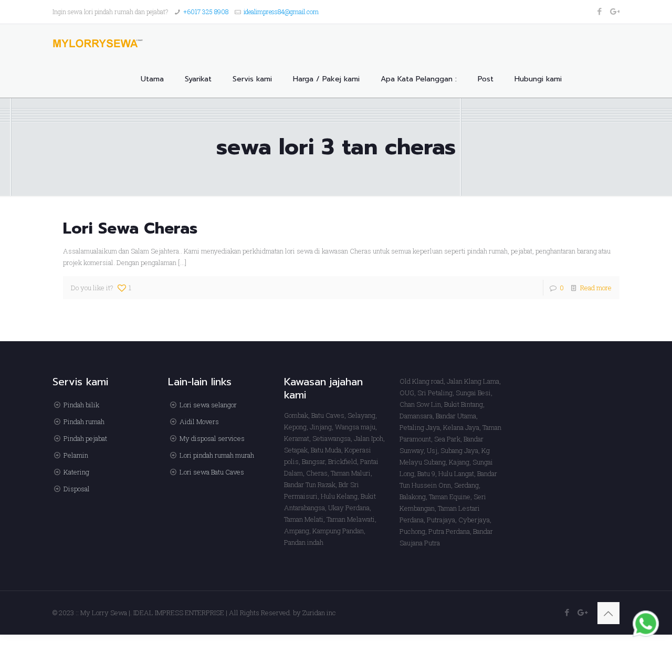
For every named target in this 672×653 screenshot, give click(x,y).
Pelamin (76, 455)
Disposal (77, 488)
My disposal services (212, 438)
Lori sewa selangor (208, 404)
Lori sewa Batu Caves (212, 472)
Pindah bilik (81, 404)
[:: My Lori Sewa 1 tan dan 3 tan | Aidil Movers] (97, 42)
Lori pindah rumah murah (217, 455)
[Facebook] (599, 11)
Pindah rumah (84, 421)
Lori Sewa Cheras (130, 228)
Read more (596, 287)
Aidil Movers (199, 421)
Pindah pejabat (85, 438)
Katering (76, 472)
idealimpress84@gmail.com (281, 11)
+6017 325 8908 (205, 11)
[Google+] (614, 11)
